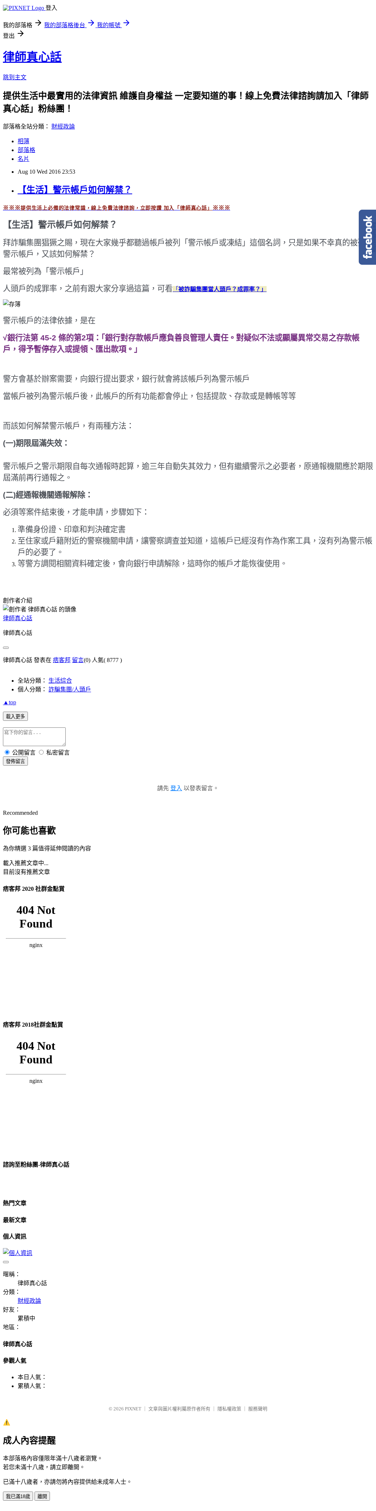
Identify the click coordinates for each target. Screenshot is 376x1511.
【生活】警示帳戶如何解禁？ (75, 190)
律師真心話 (32, 57)
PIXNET (133, 1408)
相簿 (23, 141)
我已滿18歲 (18, 1496)
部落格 (26, 150)
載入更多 (15, 716)
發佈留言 (15, 761)
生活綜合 (60, 680)
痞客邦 (61, 660)
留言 (78, 660)
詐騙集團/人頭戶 (69, 689)
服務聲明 (257, 1408)
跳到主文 (14, 77)
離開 (42, 1496)
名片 (23, 159)
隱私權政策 (229, 1408)
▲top (9, 702)
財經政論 (63, 126)
